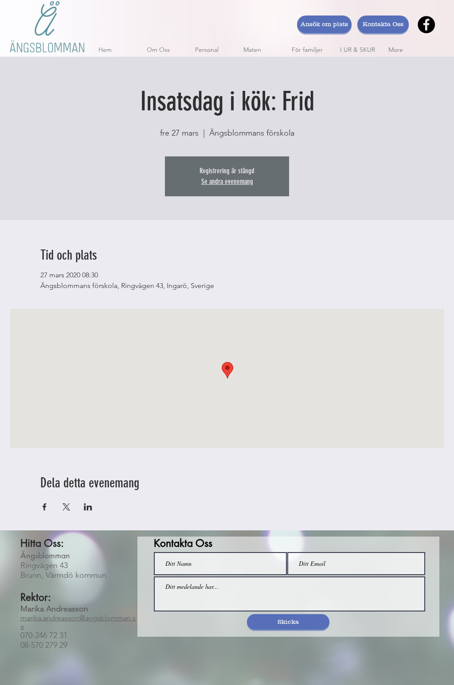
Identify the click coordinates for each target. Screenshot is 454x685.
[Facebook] (426, 24)
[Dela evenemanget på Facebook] (44, 506)
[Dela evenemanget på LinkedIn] (88, 506)
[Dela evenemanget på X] (66, 506)
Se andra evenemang (227, 181)
